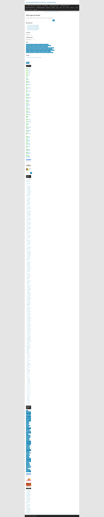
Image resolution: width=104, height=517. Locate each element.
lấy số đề (43, 45)
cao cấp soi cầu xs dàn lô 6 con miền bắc (33, 25)
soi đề (41, 52)
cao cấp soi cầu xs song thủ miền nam (29, 327)
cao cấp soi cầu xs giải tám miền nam (29, 324)
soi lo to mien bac (32, 51)
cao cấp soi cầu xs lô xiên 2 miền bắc (32, 29)
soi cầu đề (27, 451)
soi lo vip (45, 51)
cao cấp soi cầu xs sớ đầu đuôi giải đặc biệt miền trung (29, 304)
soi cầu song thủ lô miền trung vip (29, 292)
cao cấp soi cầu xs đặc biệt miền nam (29, 321)
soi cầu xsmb (28, 448)
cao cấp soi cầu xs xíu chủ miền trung (29, 308)
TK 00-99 (29, 387)
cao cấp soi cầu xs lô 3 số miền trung (29, 295)
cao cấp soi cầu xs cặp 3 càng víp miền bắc (33, 28)
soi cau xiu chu (45, 46)
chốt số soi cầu (31, 44)
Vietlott (72, 7)
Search (28, 62)
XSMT (64, 7)
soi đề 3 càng (44, 52)
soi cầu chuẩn (28, 436)
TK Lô (26, 9)
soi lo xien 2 (49, 51)
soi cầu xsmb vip (28, 450)
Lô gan (29, 114)
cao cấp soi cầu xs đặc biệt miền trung (29, 289)
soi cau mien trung (36, 46)
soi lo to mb (28, 51)
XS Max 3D (29, 360)
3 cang (27, 44)
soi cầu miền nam (28, 443)
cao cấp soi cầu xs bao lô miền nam (29, 314)
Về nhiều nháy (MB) (28, 105)
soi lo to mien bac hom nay (39, 51)
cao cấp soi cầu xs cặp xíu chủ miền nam (29, 317)
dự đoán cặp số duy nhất (37, 45)
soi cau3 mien (28, 46)
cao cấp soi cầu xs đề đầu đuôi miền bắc (29, 252)
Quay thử (35, 9)
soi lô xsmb (27, 52)
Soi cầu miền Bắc (28, 441)
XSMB (57, 7)
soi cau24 (32, 46)
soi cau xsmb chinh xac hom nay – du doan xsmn (41, 2)
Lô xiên (29, 378)
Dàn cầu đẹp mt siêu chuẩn (65, 5)
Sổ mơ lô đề (48, 7)
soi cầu (27, 434)
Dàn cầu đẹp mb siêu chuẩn (54, 5)
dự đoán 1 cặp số (46, 44)
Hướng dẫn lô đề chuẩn (40, 7)
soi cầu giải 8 (28, 437)
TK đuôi (29, 381)
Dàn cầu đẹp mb (45, 5)
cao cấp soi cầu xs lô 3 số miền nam (29, 330)
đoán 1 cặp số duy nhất (50, 52)
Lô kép (29, 119)
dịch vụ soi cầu (41, 44)
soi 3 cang (46, 45)
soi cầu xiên (28, 447)
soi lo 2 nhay (28, 455)
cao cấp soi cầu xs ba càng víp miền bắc (33, 27)
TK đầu (29, 121)
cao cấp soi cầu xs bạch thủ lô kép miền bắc (28, 508)
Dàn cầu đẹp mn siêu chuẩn (30, 7)
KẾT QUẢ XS (53, 7)
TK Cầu (76, 7)
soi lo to (27, 456)
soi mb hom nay (32, 52)
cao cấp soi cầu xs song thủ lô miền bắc (28, 512)
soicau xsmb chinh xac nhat (28, 432)
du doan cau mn (36, 44)
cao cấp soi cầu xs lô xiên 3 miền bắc (29, 211)
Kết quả (67, 7)
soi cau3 (49, 45)
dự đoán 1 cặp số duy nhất (29, 45)
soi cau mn (41, 46)
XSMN (60, 7)
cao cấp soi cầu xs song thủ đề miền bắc (33, 26)
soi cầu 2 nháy (28, 435)
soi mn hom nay (37, 52)
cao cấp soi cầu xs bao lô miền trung (29, 286)
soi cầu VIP (27, 446)
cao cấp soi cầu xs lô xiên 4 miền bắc (29, 267)
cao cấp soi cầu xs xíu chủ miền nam (29, 333)
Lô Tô (30, 9)
